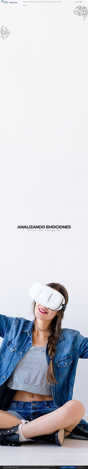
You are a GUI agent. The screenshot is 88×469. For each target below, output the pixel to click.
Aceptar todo (64, 467)
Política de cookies (46, 468)
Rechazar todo (71, 467)
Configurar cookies (80, 467)
